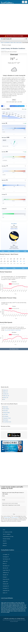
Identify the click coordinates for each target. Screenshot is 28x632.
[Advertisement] (14, 19)
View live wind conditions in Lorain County (13, 330)
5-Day (14, 268)
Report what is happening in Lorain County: (11, 505)
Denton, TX (5, 592)
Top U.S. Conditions (6, 534)
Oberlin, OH (5, 391)
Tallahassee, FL (6, 572)
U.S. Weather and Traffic (7, 532)
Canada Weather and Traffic (8, 536)
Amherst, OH (5, 397)
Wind (23, 268)
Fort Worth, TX (5, 588)
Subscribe (5, 543)
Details (21, 35)
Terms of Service (15, 517)
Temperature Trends (7, 418)
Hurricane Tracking (6, 538)
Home (2, 42)
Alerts (9, 251)
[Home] (7, 1)
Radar (3, 251)
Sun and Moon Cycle (7, 421)
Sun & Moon (14, 223)
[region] (14, 114)
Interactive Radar (6, 412)
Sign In (5, 545)
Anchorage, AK (6, 556)
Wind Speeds (5, 420)
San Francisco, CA (6, 559)
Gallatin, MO (5, 581)
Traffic (25, 251)
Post (14, 514)
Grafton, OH (5, 390)
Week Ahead (5, 406)
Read (14, 99)
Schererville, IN (6, 586)
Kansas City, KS (6, 579)
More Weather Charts (14, 349)
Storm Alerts (5, 410)
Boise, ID (4, 563)
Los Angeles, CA (6, 554)
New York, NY (5, 568)
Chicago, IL (5, 577)
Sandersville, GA (6, 590)
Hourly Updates (6, 408)
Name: (3, 495)
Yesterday (5, 268)
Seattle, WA (5, 561)
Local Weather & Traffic (8, 42)
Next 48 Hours (17, 251)
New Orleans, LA (6, 565)
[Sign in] (23, 2)
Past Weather (5, 416)
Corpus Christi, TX (6, 570)
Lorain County (18, 42)
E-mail (3, 499)
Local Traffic (5, 414)
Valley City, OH (6, 395)
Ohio (14, 42)
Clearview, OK (5, 583)
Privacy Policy (7, 517)
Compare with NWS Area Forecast (17, 106)
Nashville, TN (5, 574)
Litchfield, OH (5, 393)
